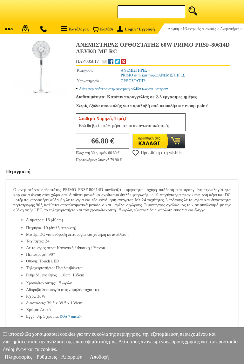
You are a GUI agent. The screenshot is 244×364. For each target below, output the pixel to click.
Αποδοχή (99, 357)
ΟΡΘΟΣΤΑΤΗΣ (133, 81)
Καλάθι (106, 29)
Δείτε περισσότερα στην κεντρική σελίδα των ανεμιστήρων (123, 89)
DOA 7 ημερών (71, 316)
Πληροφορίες (18, 357)
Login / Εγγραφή (140, 29)
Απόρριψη (71, 357)
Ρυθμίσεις (47, 357)
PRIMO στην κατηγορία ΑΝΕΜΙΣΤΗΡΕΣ (153, 75)
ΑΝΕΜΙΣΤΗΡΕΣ (134, 70)
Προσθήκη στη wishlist (162, 152)
